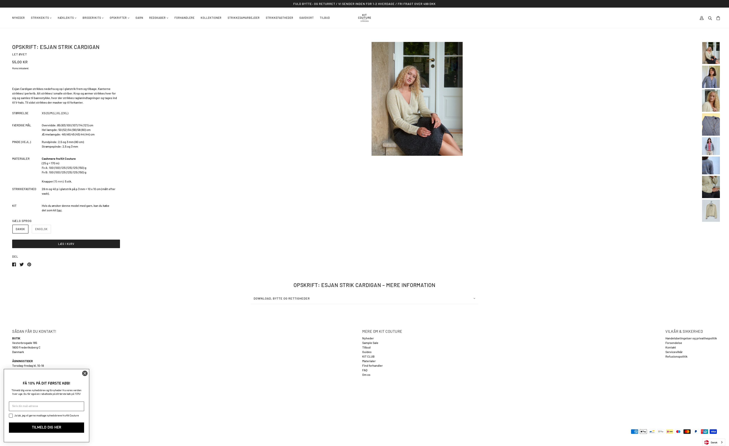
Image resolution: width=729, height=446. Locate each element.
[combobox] (713, 442)
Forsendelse (673, 343)
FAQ (364, 370)
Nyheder (368, 338)
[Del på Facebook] (14, 264)
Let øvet (19, 54)
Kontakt (670, 347)
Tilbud (366, 347)
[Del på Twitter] (22, 264)
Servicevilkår (674, 352)
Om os (366, 374)
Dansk (714, 442)
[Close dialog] (85, 373)
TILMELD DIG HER (46, 427)
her (59, 210)
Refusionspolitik (676, 356)
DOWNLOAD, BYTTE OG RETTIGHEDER (282, 298)
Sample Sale (370, 343)
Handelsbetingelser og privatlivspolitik (691, 338)
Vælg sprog (22, 221)
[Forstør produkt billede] (417, 99)
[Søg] (710, 18)
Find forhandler (372, 365)
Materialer (369, 361)
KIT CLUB (368, 356)
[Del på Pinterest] (29, 264)
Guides (367, 352)
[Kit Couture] (364, 17)
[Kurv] (718, 18)
